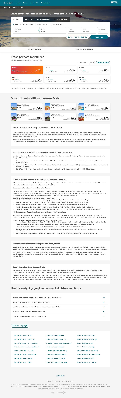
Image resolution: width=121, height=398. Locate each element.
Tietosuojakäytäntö (69, 381)
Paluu (84, 29)
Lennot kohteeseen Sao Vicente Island (27, 347)
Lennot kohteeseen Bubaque (55, 358)
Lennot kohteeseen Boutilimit (87, 362)
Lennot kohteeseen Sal (85, 343)
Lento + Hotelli (34, 3)
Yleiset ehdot (50, 381)
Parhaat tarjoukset (34, 49)
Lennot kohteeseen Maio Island (24, 339)
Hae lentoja (99, 37)
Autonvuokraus (45, 3)
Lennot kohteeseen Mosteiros (56, 339)
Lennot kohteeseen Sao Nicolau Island (58, 343)
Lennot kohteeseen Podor (85, 358)
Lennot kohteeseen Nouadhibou (56, 362)
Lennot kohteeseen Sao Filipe (87, 339)
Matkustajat (102, 29)
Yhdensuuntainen (103, 62)
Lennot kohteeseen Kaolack (55, 347)
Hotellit (25, 3)
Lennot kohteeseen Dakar (23, 335)
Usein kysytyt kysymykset (84, 49)
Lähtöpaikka (18, 29)
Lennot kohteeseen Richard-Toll (25, 354)
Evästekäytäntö (59, 381)
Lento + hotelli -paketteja (77, 37)
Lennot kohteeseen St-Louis (23, 351)
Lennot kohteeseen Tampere (86, 335)
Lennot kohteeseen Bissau (23, 358)
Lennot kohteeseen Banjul (86, 347)
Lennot (18, 3)
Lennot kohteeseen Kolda (22, 362)
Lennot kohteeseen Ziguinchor (87, 351)
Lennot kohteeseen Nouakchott (56, 354)
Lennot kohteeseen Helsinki (55, 335)
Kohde (43, 29)
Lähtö (70, 29)
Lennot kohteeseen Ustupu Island (88, 354)
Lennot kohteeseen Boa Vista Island (26, 343)
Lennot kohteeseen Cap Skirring (56, 351)
